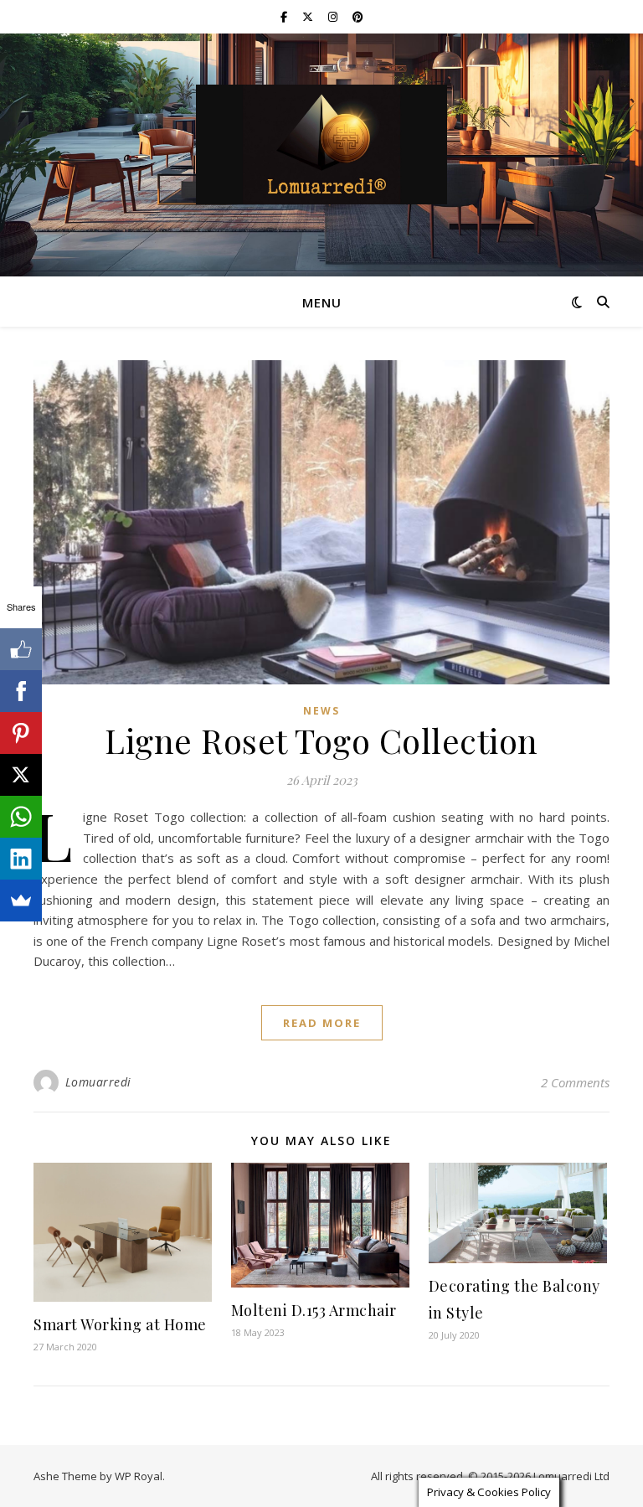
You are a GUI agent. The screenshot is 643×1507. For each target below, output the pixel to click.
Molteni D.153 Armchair (314, 1310)
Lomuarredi (98, 1082)
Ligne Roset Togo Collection (321, 740)
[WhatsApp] (21, 817)
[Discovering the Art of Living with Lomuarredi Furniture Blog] (321, 144)
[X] (21, 775)
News (321, 711)
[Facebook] (21, 691)
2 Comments (575, 1082)
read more (322, 1022)
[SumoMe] (21, 900)
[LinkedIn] (21, 859)
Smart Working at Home (120, 1324)
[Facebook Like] (21, 649)
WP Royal (138, 1476)
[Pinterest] (21, 733)
